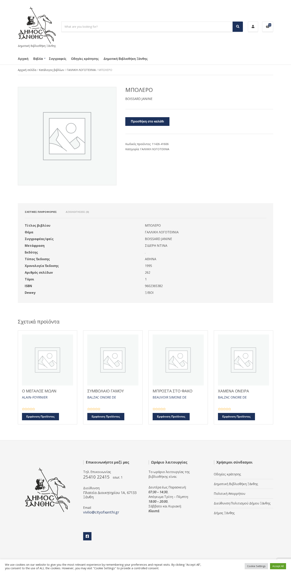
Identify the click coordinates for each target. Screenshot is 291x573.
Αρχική (23, 59)
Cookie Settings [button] (256, 566)
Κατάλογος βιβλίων (51, 70)
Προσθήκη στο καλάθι (147, 121)
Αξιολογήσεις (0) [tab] (77, 212)
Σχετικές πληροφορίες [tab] (41, 212)
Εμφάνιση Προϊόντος (40, 416)
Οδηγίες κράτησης (85, 59)
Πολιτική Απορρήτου (229, 493)
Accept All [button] (278, 566)
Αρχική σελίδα (27, 70)
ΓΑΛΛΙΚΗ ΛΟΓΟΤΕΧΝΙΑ (81, 70)
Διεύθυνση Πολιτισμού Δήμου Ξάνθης (242, 503)
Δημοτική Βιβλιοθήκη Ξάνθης (126, 59)
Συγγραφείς (57, 59)
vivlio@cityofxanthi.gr (101, 512)
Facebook (87, 536)
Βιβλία (38, 59)
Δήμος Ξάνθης (224, 513)
